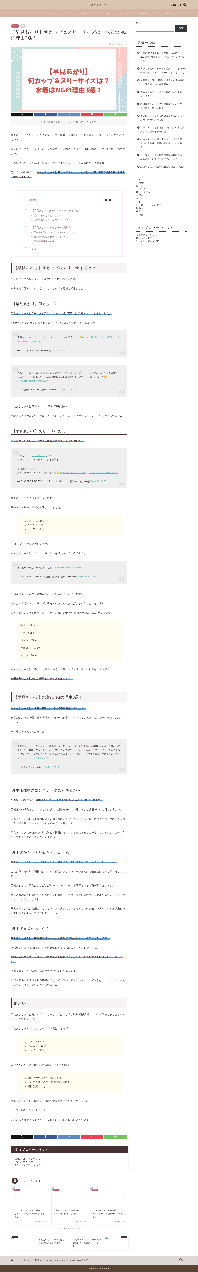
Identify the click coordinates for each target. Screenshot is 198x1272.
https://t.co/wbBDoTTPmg (73, 472)
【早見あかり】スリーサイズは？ (51, 220)
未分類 (140, 214)
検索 (138, 22)
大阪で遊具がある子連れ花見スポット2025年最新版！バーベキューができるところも (162, 70)
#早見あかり (113, 337)
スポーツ (141, 198)
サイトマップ (84, 13)
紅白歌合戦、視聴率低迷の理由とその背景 (162, 167)
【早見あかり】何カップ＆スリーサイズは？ (56, 210)
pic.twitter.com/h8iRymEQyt (35, 758)
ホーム (25, 13)
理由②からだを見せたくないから (51, 237)
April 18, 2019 (51, 767)
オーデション (143, 192)
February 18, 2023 (62, 350)
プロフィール (54, 13)
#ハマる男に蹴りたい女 (94, 337)
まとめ (35, 248)
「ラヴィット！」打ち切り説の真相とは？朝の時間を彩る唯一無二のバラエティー (162, 157)
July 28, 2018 (68, 389)
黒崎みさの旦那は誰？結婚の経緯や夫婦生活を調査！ (162, 94)
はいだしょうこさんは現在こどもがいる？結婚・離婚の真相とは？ (162, 118)
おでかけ (141, 195)
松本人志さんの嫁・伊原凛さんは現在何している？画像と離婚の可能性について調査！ (162, 143)
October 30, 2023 (87, 576)
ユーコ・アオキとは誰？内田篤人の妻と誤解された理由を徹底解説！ (162, 129)
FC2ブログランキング (28, 1165)
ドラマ (140, 201)
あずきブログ (99, 4)
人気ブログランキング (28, 1159)
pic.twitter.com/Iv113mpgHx (69, 567)
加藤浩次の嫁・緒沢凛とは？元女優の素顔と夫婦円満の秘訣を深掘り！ (162, 82)
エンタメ (141, 188)
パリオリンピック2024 (148, 205)
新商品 (140, 208)
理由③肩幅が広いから (45, 241)
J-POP (140, 183)
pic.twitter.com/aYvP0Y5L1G (103, 472)
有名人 (14, 26)
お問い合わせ (172, 13)
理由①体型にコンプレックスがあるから (54, 232)
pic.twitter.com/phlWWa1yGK (32, 381)
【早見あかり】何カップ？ (48, 215)
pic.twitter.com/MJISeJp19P (32, 341)
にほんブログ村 (24, 1162)
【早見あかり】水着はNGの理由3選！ (53, 227)
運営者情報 (143, 13)
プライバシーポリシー (113, 14)
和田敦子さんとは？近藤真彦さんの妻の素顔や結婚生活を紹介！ (162, 106)
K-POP (140, 185)
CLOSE (108, 200)
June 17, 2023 (98, 481)
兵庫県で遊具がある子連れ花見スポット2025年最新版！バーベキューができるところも (162, 57)
